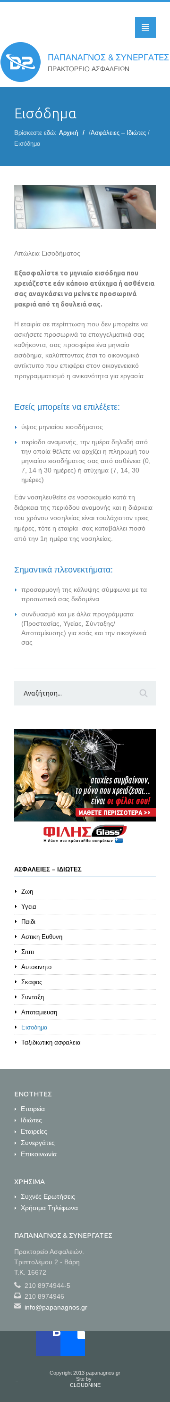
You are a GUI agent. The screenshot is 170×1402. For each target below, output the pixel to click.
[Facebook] (48, 1343)
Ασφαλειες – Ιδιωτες (48, 869)
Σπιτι (27, 951)
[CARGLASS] (85, 787)
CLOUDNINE (85, 1385)
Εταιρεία (33, 1108)
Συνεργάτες (38, 1142)
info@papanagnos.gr (56, 1307)
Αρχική (68, 132)
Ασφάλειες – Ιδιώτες (118, 132)
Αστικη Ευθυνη (41, 936)
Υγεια (28, 906)
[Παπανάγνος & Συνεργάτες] (85, 62)
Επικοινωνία (39, 1154)
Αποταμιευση (39, 1012)
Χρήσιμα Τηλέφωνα (49, 1207)
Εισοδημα (34, 1027)
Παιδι (28, 921)
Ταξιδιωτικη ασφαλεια (51, 1042)
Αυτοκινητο (36, 967)
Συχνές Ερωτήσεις (48, 1196)
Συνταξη (32, 997)
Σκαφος (31, 982)
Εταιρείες (34, 1131)
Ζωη (27, 891)
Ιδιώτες (31, 1120)
